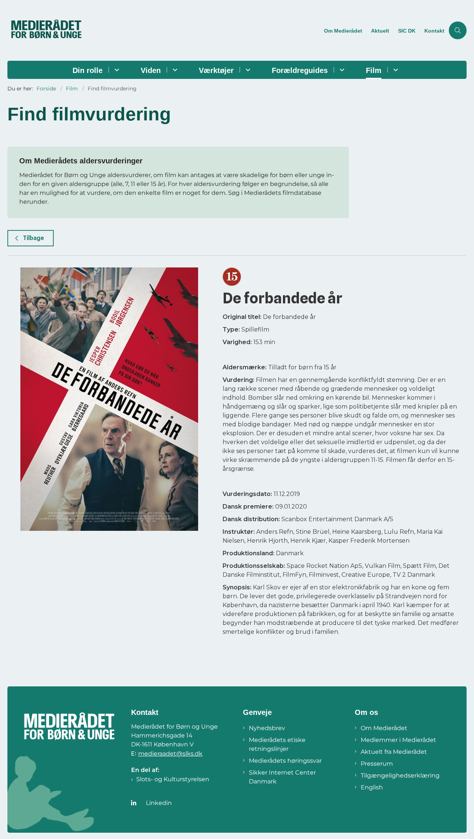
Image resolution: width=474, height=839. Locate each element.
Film (373, 70)
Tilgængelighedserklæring (400, 775)
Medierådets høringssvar (285, 760)
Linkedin (159, 802)
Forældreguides (300, 70)
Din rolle (88, 70)
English (372, 787)
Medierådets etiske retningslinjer (277, 744)
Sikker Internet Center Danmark (282, 777)
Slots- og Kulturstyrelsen (172, 779)
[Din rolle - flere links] (116, 70)
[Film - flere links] (394, 70)
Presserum (377, 763)
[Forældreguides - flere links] (341, 70)
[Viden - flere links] (174, 70)
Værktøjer (216, 70)
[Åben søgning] (458, 30)
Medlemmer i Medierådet (398, 739)
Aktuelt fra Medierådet (394, 751)
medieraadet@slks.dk (170, 753)
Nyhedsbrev (267, 728)
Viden (151, 70)
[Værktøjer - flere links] (247, 70)
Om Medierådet (384, 728)
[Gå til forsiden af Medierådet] (163, 30)
